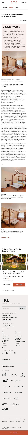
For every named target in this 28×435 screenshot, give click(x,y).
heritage (19, 101)
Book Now (19, 284)
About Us (4, 346)
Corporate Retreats (20, 341)
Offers (3, 348)
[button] (14, 360)
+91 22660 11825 (6, 320)
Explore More (9, 290)
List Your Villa (5, 338)
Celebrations (18, 336)
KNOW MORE (7, 284)
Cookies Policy (11, 421)
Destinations (5, 336)
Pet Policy (17, 346)
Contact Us (18, 332)
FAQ (17, 419)
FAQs (16, 334)
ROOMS (11, 7)
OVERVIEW (4, 7)
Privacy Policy (4, 421)
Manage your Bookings (18, 338)
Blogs (3, 334)
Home (3, 332)
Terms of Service (12, 419)
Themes (4, 343)
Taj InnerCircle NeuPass (5, 340)
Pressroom (5, 419)
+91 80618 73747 (6, 315)
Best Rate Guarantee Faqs (21, 421)
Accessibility (22, 419)
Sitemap (17, 343)
